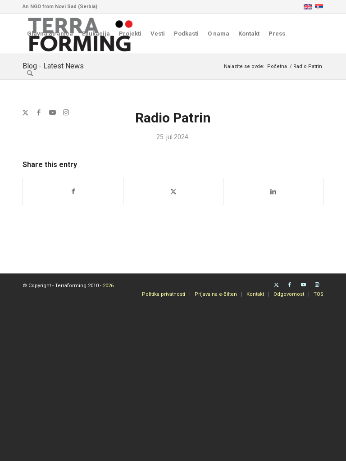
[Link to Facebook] (39, 112)
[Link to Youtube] (52, 112)
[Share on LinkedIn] (273, 191)
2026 (108, 286)
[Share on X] (173, 191)
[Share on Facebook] (73, 191)
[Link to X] (25, 112)
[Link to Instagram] (66, 112)
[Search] (30, 73)
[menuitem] (50, 34)
